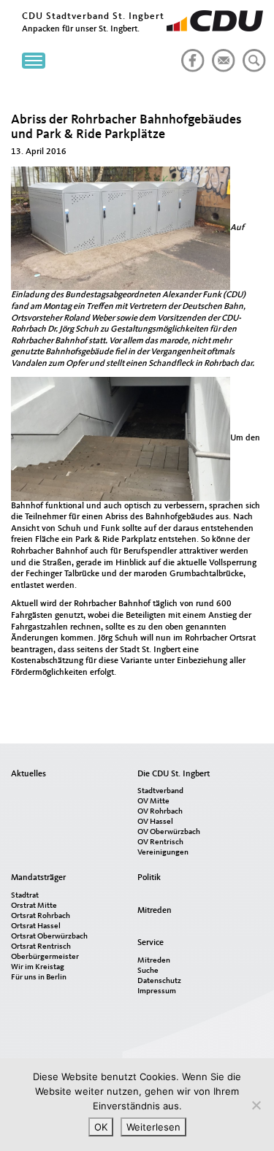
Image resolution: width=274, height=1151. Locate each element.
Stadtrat (25, 896)
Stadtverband (160, 791)
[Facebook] (190, 54)
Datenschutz (159, 981)
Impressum (156, 991)
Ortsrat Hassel (36, 926)
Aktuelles (28, 774)
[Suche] (251, 54)
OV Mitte (153, 802)
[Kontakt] (220, 54)
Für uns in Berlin (38, 978)
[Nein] (255, 1105)
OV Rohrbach (160, 812)
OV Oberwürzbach (168, 832)
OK (100, 1127)
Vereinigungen (163, 853)
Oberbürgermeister (45, 957)
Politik (149, 877)
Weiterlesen (153, 1127)
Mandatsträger (38, 877)
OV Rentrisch (160, 842)
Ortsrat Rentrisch (41, 947)
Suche (148, 971)
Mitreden (154, 910)
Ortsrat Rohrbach (40, 916)
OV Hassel (155, 822)
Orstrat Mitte (34, 906)
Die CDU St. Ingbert (173, 774)
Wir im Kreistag (37, 967)
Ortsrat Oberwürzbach (49, 937)
